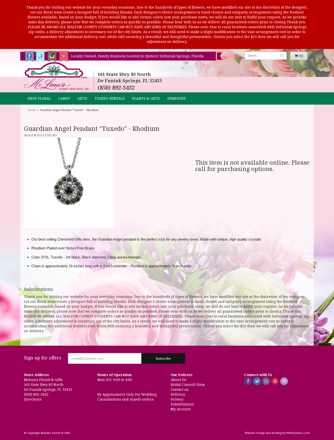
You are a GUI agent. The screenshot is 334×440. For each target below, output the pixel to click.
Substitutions (182, 404)
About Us (178, 380)
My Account (181, 409)
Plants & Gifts (146, 98)
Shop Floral (39, 98)
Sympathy (176, 98)
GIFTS (82, 98)
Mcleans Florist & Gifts (57, 76)
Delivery (178, 394)
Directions (33, 399)
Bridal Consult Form (188, 385)
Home (32, 110)
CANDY (64, 98)
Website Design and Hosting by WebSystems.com (277, 433)
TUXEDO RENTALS (110, 98)
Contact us (180, 389)
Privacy (177, 399)
